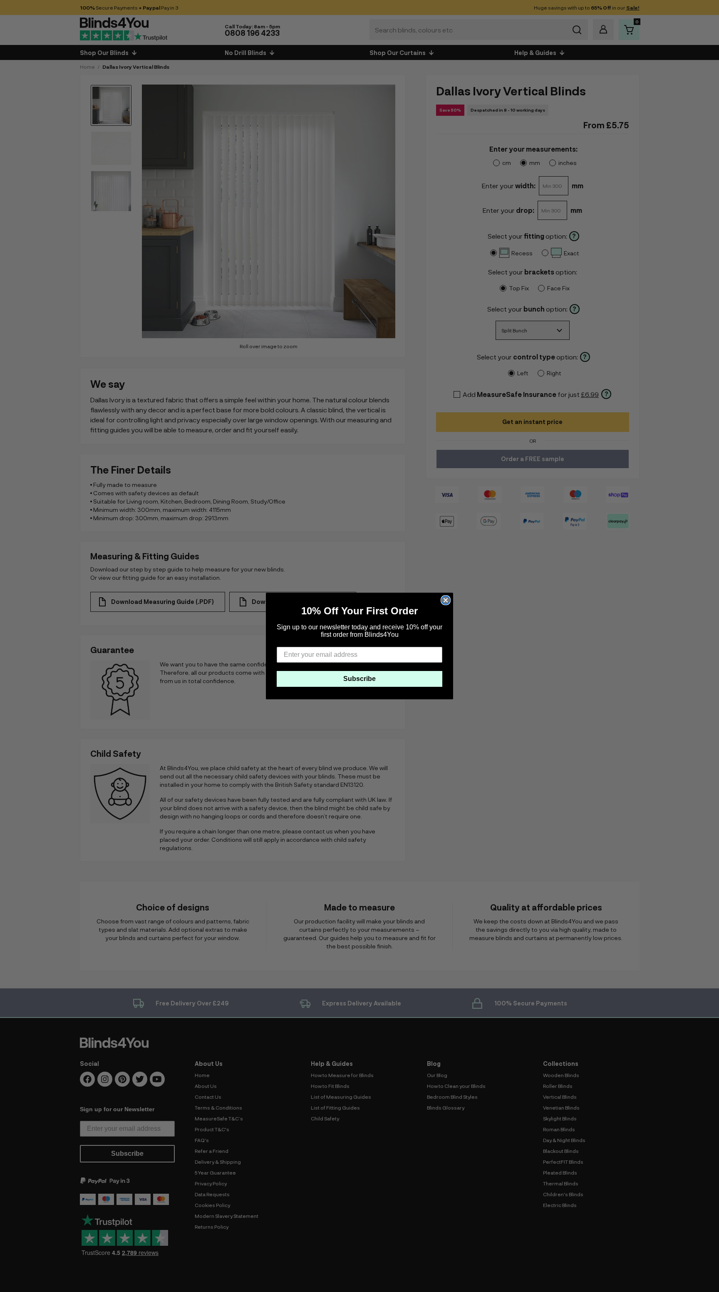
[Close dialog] (445, 600)
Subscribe (359, 678)
